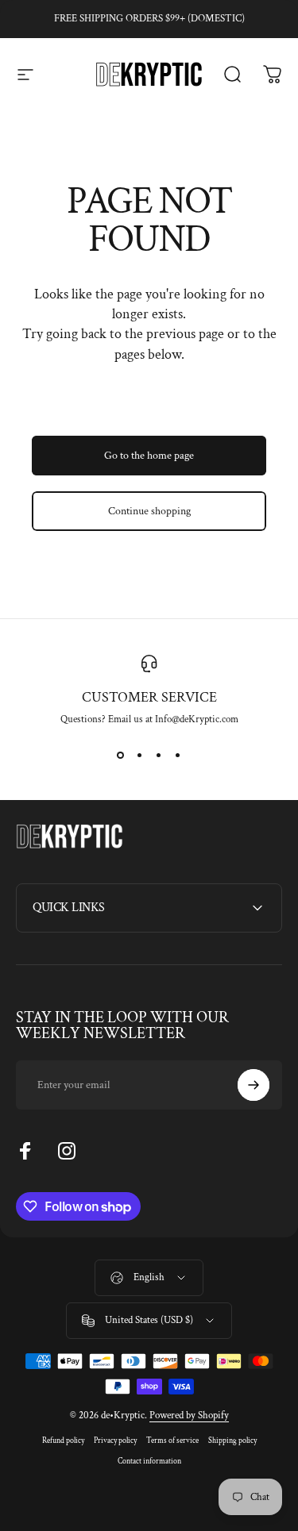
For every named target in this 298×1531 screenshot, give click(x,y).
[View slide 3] (158, 754)
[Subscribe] (253, 1085)
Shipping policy (232, 1440)
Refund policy (63, 1440)
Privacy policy (115, 1440)
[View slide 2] (139, 754)
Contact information (149, 1461)
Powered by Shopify (189, 1415)
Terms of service (172, 1440)
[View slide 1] (120, 754)
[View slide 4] (178, 754)
